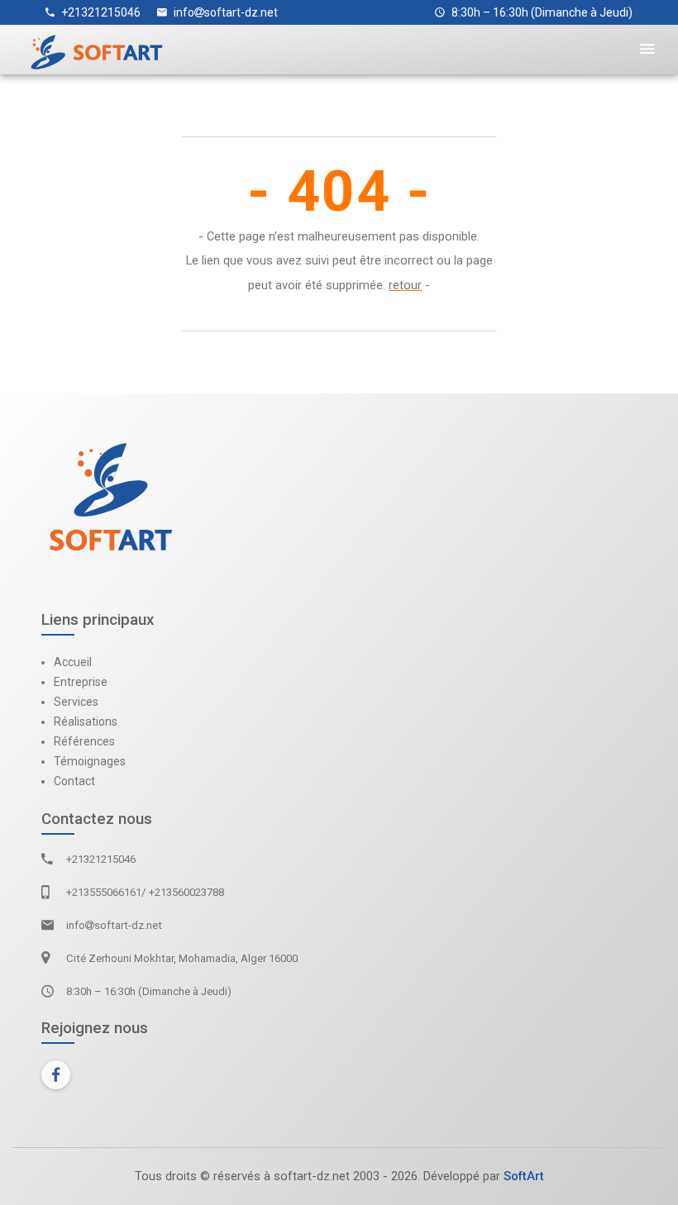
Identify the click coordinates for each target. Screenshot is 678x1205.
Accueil (73, 662)
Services (76, 701)
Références (84, 741)
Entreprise (80, 681)
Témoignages (90, 761)
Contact (74, 781)
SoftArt (524, 1176)
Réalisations (85, 721)
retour (405, 285)
